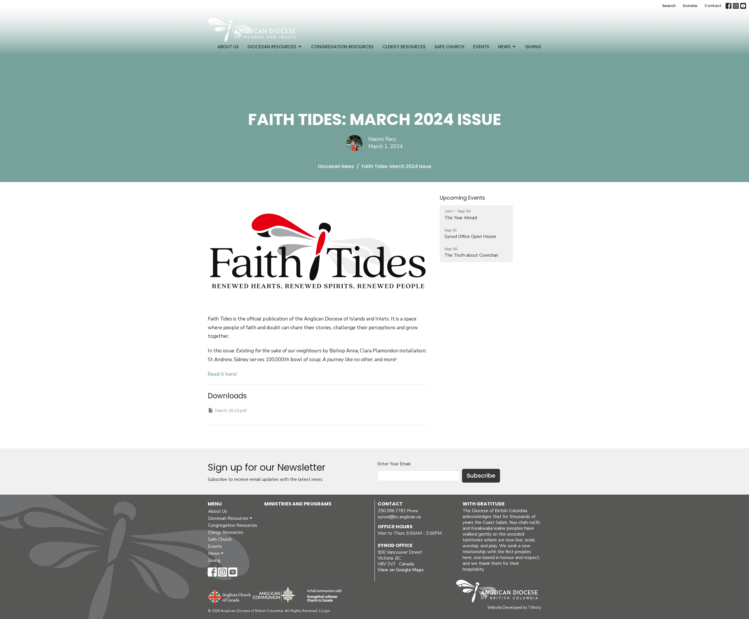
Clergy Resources (404, 47)
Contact (713, 5)
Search (669, 5)
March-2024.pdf (231, 411)
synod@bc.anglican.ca (399, 517)
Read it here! (222, 374)
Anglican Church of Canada (229, 596)
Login (325, 610)
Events (481, 47)
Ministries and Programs (297, 503)
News (504, 47)
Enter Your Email (393, 464)
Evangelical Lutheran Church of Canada (322, 596)
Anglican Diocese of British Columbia (500, 592)
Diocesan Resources (272, 47)
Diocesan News (336, 166)
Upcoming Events (462, 197)
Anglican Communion (274, 595)
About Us (228, 47)
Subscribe (481, 475)
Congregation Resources (342, 47)
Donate (690, 5)
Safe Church (449, 47)
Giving (533, 47)
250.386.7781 (392, 511)
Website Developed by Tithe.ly (514, 607)
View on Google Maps (401, 570)
